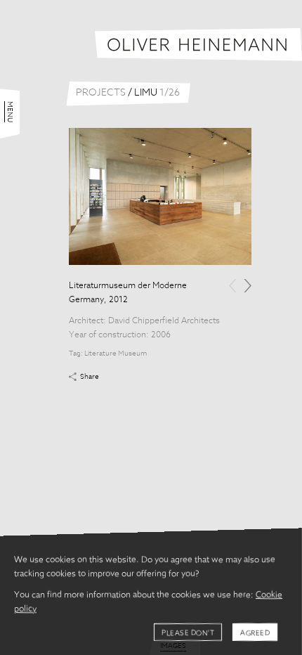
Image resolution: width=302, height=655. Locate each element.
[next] (247, 285)
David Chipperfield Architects (164, 321)
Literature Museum (115, 353)
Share (89, 376)
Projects (101, 93)
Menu (9, 111)
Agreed (255, 633)
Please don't (188, 633)
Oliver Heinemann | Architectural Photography (198, 44)
